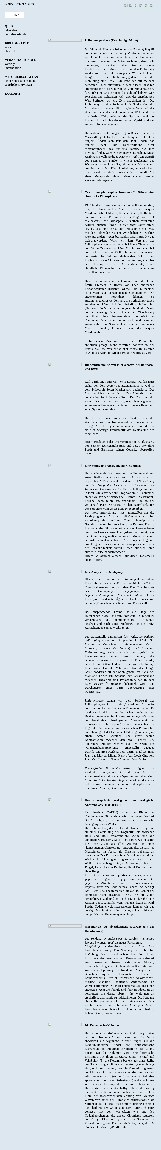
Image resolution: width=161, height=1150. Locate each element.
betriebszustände (15, 34)
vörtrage (10, 64)
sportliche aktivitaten (18, 84)
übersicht (11, 51)
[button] (14, 15)
